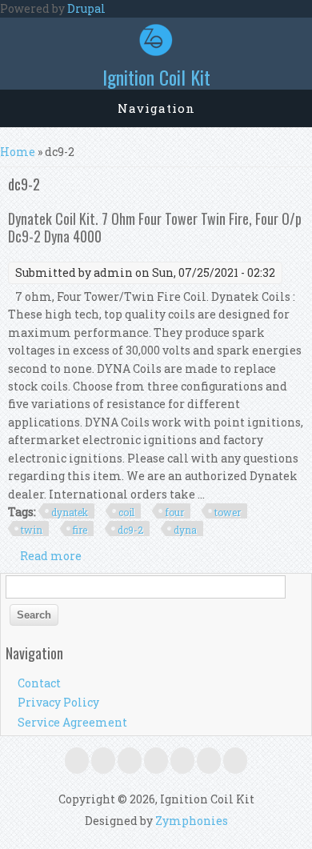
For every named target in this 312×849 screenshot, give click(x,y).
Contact (39, 683)
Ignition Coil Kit (156, 77)
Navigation (156, 108)
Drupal (86, 8)
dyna (185, 529)
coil (126, 512)
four (174, 512)
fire (80, 529)
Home (17, 151)
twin (31, 529)
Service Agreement (72, 722)
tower (227, 512)
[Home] (156, 51)
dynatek (69, 512)
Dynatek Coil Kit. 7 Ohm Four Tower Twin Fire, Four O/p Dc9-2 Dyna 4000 (155, 227)
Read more (51, 555)
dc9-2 (130, 529)
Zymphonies (191, 820)
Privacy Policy (58, 702)
